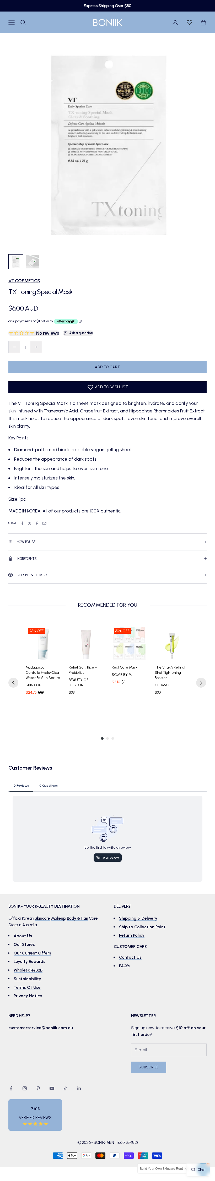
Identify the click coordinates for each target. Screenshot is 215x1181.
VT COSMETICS (24, 280)
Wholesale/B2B (28, 970)
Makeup (58, 918)
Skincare (42, 918)
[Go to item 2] (32, 261)
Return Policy (131, 935)
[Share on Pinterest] (37, 523)
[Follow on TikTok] (65, 1088)
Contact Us (130, 957)
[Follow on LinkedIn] (79, 1088)
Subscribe (149, 1067)
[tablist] (107, 785)
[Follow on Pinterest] (38, 1088)
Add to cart (107, 367)
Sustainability (27, 978)
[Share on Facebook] (22, 523)
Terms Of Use (27, 987)
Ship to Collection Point (142, 926)
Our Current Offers (32, 953)
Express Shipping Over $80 (107, 5)
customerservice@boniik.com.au (40, 1027)
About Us (23, 935)
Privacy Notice (28, 995)
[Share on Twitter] (30, 523)
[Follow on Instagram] (24, 1088)
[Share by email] (44, 523)
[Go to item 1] (15, 261)
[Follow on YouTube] (52, 1088)
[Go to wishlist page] (189, 22)
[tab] (21, 785)
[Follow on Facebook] (11, 1088)
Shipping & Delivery (138, 918)
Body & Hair (77, 918)
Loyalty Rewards (29, 961)
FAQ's (124, 965)
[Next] (201, 683)
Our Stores (24, 944)
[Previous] (13, 683)
